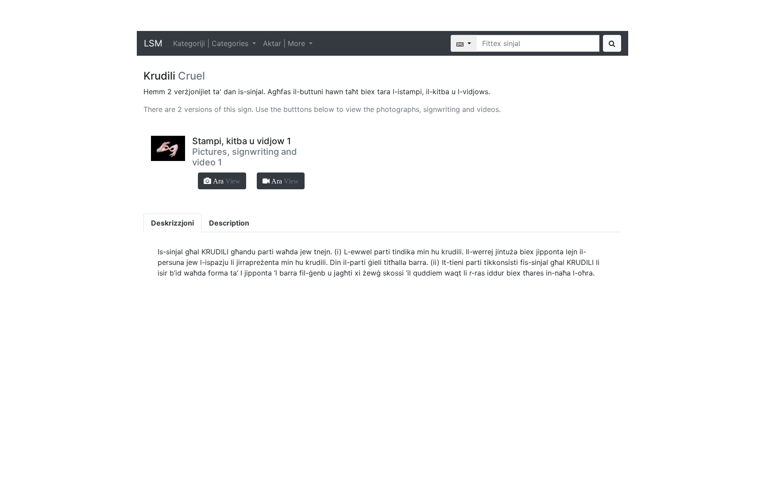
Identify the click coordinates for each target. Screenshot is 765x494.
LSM (153, 43)
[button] (222, 180)
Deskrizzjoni (172, 222)
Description (229, 222)
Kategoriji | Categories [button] (212, 43)
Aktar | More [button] (285, 43)
